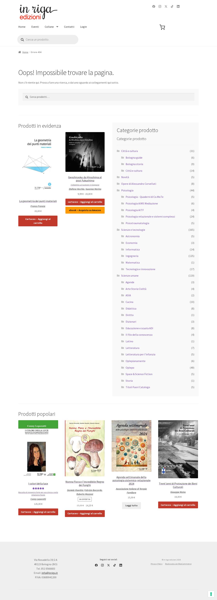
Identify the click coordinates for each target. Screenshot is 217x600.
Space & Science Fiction (139, 374)
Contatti (69, 26)
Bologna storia (134, 164)
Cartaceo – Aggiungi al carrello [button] (38, 220)
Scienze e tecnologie (133, 229)
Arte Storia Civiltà (136, 288)
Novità (125, 177)
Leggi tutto (131, 505)
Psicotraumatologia (137, 223)
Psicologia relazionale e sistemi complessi (150, 216)
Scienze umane (130, 275)
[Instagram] (160, 6)
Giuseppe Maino (178, 492)
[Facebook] (154, 6)
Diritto (130, 315)
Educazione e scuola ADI (139, 328)
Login (83, 26)
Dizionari (131, 321)
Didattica (131, 308)
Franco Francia (38, 206)
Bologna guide (134, 157)
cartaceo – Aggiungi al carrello (85, 201)
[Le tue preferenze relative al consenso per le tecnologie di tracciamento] (211, 594)
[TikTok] (172, 6)
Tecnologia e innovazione (140, 269)
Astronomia (133, 236)
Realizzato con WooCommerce (178, 563)
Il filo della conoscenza (139, 334)
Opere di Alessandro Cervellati (138, 183)
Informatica (133, 249)
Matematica (133, 262)
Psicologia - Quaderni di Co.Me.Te (144, 196)
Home (21, 26)
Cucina (129, 302)
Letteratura (132, 348)
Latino (129, 341)
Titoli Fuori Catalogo (138, 387)
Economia (131, 242)
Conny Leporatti (38, 499)
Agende (130, 282)
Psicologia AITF (135, 210)
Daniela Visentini (75, 490)
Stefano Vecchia (76, 188)
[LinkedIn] (178, 6)
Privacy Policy (157, 563)
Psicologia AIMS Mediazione (142, 203)
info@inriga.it (50, 573)
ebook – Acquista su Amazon (85, 210)
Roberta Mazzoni (84, 494)
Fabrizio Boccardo (93, 490)
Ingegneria (132, 256)
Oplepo (130, 367)
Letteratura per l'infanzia (140, 354)
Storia (129, 380)
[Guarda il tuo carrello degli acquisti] (162, 27)
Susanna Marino (93, 188)
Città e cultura (129, 151)
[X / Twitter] (166, 6)
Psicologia (127, 190)
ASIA (128, 295)
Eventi (35, 26)
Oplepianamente (135, 361)
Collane (49, 26)
